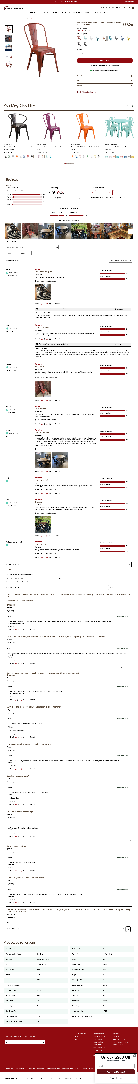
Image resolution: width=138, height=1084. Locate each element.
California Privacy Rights (53, 1068)
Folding (64, 13)
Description (81, 76)
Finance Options (97, 1045)
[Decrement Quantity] (78, 54)
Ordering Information (99, 1039)
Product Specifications (85, 92)
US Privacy (78, 1068)
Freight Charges (97, 1050)
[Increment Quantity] (86, 54)
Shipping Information (99, 1047)
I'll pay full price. (116, 1078)
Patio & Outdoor (100, 13)
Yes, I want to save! (116, 1072)
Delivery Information (99, 1036)
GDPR (91, 1068)
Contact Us (116, 1036)
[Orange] (104, 38)
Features (80, 86)
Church (45, 13)
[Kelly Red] (79, 38)
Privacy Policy (41, 1068)
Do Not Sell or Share (67, 1068)
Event (55, 13)
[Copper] (79, 44)
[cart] (133, 9)
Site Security (31, 1068)
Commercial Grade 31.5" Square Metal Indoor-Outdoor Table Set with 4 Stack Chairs (119, 147)
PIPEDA (85, 1068)
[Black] (85, 44)
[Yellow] (128, 38)
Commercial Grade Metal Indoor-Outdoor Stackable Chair (52, 147)
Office (87, 13)
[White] (91, 38)
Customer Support (129, 1)
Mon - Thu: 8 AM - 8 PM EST (121, 1042)
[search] (125, 8)
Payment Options (98, 1042)
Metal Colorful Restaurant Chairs (39, 18)
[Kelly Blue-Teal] (97, 38)
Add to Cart (105, 60)
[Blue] (110, 38)
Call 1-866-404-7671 (119, 1039)
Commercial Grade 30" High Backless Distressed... (32, 1079)
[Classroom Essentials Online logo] (14, 8)
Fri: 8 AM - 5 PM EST (119, 1045)
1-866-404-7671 (115, 7)
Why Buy (80, 81)
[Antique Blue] (122, 38)
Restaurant (76, 13)
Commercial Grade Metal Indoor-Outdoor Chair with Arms (19, 147)
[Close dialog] (134, 1055)
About (76, 1036)
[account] (129, 8)
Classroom (33, 13)
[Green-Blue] (85, 38)
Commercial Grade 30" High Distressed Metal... (66, 1079)
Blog (76, 1039)
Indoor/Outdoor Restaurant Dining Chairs (21, 18)
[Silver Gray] (116, 38)
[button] (9, 29)
